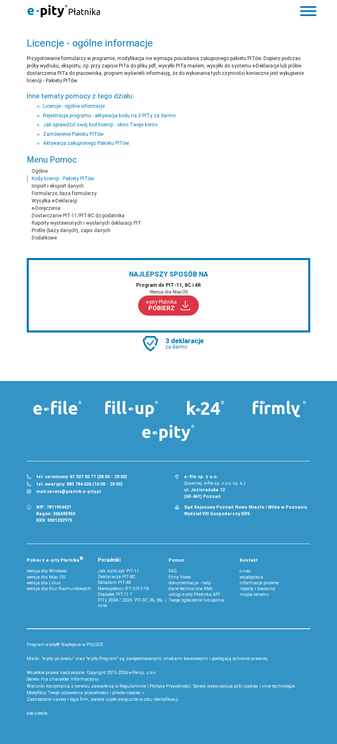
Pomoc (176, 560)
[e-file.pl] (57, 408)
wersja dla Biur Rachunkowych (59, 588)
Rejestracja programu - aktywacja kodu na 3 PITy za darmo (109, 116)
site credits (37, 713)
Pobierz (55, 559)
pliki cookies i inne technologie (264, 686)
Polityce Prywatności (170, 686)
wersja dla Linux (43, 583)
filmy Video (179, 577)
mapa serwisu (254, 594)
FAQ (172, 571)
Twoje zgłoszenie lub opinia (196, 600)
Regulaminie (133, 686)
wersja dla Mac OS (46, 577)
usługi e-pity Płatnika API (194, 594)
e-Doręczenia (46, 208)
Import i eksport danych (58, 186)
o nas (245, 571)
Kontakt (249, 560)
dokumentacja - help (189, 583)
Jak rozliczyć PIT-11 (118, 571)
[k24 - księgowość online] (205, 408)
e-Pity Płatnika (64, 11)
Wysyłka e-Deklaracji (54, 201)
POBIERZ (161, 305)
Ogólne (40, 171)
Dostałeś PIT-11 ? (115, 594)
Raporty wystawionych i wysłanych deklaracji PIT (86, 223)
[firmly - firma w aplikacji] (279, 409)
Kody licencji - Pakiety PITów (63, 178)
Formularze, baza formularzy (64, 193)
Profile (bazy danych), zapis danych (71, 230)
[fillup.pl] (131, 409)
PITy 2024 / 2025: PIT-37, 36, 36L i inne (132, 603)
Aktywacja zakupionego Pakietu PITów (86, 143)
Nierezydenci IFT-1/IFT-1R (123, 588)
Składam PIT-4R (114, 582)
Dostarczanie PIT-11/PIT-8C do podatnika (78, 216)
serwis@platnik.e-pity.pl (74, 491)
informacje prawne (259, 583)
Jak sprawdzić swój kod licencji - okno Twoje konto (100, 125)
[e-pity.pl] (168, 433)
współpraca (251, 577)
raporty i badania (257, 588)
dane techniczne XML (190, 588)
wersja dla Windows (47, 571)
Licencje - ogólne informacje (74, 106)
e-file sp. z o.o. (143, 672)
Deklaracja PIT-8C (116, 576)
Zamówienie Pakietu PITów (73, 134)
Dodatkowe (44, 238)
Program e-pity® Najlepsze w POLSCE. (65, 644)
